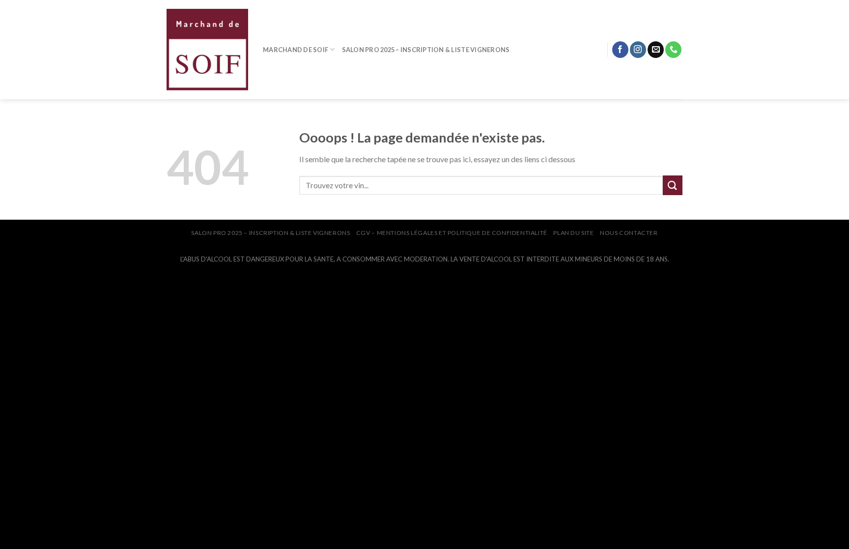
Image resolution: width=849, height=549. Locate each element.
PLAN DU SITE (573, 232)
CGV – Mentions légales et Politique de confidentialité (451, 232)
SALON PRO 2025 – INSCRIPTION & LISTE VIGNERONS (426, 50)
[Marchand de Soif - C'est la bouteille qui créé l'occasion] (207, 50)
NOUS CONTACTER (629, 232)
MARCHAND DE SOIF (295, 50)
